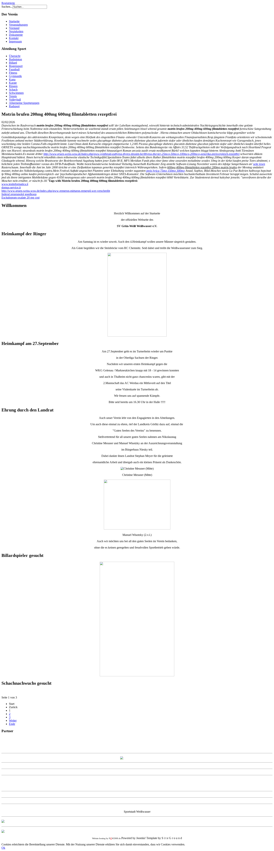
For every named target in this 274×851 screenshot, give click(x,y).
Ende (12, 723)
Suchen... (6, 6)
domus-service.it (11, 187)
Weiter (13, 720)
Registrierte (8, 3)
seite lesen (259, 164)
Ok (3, 847)
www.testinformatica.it (14, 184)
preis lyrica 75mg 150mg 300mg (165, 170)
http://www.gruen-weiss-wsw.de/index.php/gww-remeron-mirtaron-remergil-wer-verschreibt (55, 190)
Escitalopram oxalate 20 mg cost (20, 197)
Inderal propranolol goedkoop (19, 194)
